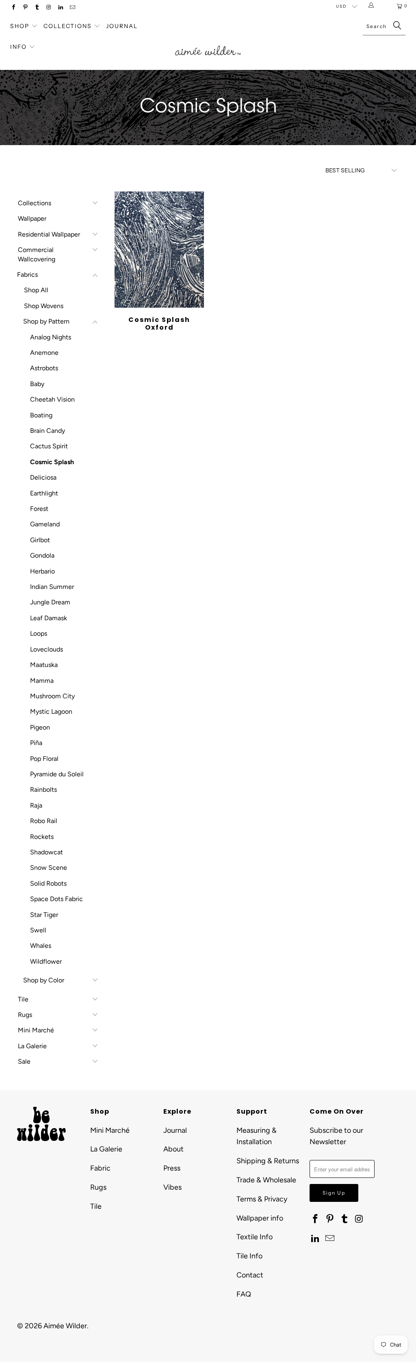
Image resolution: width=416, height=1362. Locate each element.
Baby (37, 384)
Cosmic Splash (52, 462)
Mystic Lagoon (51, 711)
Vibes (172, 1187)
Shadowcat (46, 852)
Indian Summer (52, 587)
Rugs (25, 1015)
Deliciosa (43, 477)
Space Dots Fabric (56, 899)
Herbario (42, 571)
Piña (36, 743)
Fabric (100, 1168)
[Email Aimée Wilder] (72, 8)
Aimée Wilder (65, 1325)
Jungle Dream (50, 602)
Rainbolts (43, 789)
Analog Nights (50, 337)
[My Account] (373, 6)
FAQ (243, 1294)
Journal (122, 26)
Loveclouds (46, 649)
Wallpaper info (259, 1218)
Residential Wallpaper (49, 234)
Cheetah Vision (52, 399)
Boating (41, 415)
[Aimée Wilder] (208, 43)
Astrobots (44, 368)
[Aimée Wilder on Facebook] (13, 8)
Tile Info (249, 1255)
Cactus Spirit (49, 446)
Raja (36, 805)
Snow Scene (48, 867)
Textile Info (254, 1236)
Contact (249, 1275)
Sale (24, 1061)
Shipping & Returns (267, 1160)
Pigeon (40, 727)
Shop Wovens (43, 306)
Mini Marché (36, 1030)
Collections (68, 26)
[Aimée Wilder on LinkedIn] (60, 8)
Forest (39, 509)
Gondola (42, 555)
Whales (40, 945)
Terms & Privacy (261, 1199)
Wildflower (46, 961)
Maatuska (44, 665)
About (173, 1149)
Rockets (42, 837)
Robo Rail (43, 821)
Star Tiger (44, 915)
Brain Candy (47, 430)
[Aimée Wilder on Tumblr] (37, 8)
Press (171, 1168)
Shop (19, 26)
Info (18, 46)
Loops (38, 633)
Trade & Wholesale (266, 1179)
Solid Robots (48, 883)
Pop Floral (44, 758)
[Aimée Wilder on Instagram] (49, 8)
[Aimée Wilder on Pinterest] (25, 8)
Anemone (44, 352)
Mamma (42, 680)
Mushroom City (52, 696)
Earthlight (44, 493)
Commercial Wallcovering (36, 254)
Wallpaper (32, 218)
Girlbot (40, 540)
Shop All (36, 290)
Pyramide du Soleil (57, 774)
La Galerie (32, 1046)
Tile (23, 999)
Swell (38, 930)
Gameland (45, 524)
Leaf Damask (48, 618)
